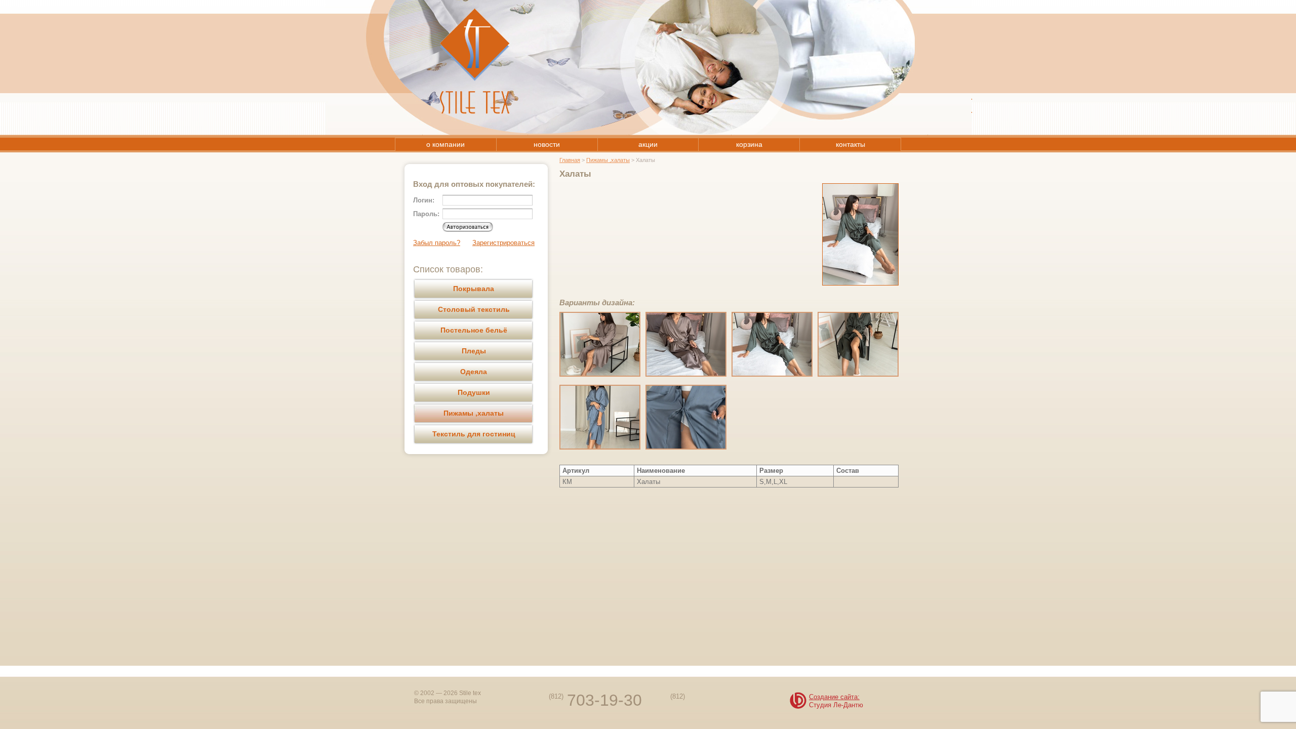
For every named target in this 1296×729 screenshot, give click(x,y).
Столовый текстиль (474, 309)
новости (547, 144)
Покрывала (473, 289)
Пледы (474, 351)
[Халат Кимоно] (599, 374)
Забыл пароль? (436, 243)
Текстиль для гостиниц (473, 434)
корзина (749, 144)
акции (648, 144)
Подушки (474, 392)
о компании (445, 144)
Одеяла (473, 372)
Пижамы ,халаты (473, 413)
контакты (850, 144)
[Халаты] (860, 283)
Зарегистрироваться (503, 243)
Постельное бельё (473, 330)
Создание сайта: (834, 697)
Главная (569, 160)
